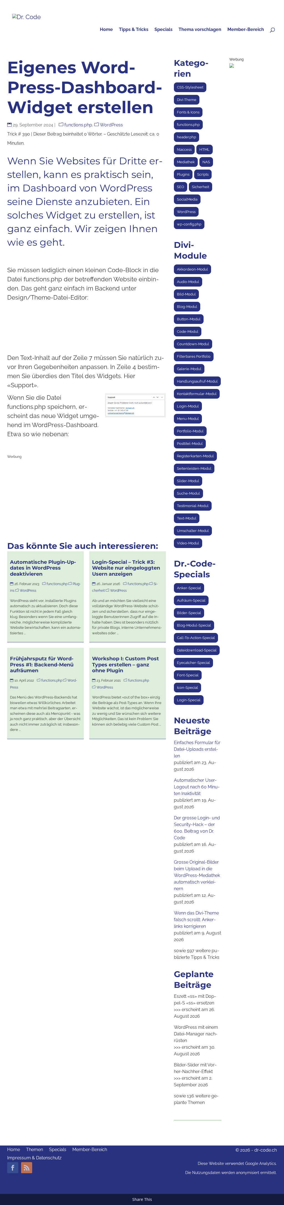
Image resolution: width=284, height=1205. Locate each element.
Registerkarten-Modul (195, 456)
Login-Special (189, 700)
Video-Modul (188, 543)
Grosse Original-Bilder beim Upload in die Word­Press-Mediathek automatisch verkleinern (197, 875)
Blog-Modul (187, 307)
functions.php (78, 125)
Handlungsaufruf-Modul (197, 381)
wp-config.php (189, 224)
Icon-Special (187, 687)
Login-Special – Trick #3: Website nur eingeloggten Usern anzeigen (126, 568)
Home (106, 30)
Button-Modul (189, 319)
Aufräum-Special (191, 600)
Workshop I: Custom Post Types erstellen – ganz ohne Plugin (125, 665)
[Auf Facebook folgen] (12, 1167)
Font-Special (188, 675)
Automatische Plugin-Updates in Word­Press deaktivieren (43, 568)
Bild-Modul (186, 294)
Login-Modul (188, 406)
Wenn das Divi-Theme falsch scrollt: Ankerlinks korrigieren (196, 919)
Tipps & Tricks (133, 30)
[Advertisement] (86, 500)
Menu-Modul (188, 419)
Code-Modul (187, 331)
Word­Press (111, 125)
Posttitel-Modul (190, 444)
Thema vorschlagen (200, 30)
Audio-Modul (188, 282)
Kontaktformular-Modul (197, 394)
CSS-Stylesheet (190, 87)
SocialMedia (187, 199)
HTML (204, 149)
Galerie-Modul (189, 369)
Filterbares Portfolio (194, 356)
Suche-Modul (188, 493)
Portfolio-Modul (190, 431)
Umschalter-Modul (193, 531)
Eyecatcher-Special (193, 663)
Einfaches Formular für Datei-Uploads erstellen (197, 749)
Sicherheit (200, 187)
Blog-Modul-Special (194, 625)
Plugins (183, 174)
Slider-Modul (188, 481)
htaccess (184, 149)
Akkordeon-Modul (192, 269)
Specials (163, 30)
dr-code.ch (265, 1150)
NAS (206, 162)
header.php (186, 137)
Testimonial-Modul (193, 506)
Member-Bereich (245, 30)
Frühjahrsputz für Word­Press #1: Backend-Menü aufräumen (41, 665)
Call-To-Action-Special (196, 638)
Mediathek (186, 162)
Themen (34, 1150)
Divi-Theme (186, 100)
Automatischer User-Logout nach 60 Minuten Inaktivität (197, 787)
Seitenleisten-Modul (194, 468)
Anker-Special (189, 588)
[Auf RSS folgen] (26, 1167)
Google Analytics (260, 1163)
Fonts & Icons (188, 112)
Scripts (203, 174)
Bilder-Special (189, 613)
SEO (180, 187)
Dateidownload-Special (197, 650)
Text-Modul (186, 518)
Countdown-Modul (193, 344)
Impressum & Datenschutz (34, 1158)
